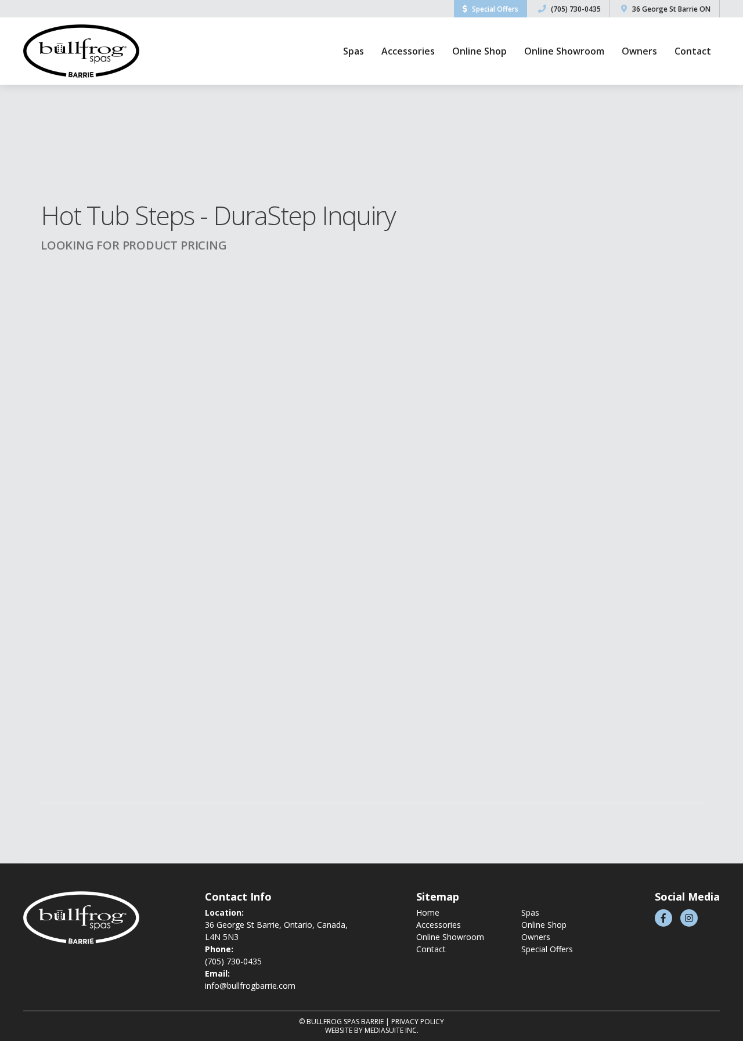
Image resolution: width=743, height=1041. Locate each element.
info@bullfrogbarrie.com (250, 985)
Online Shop (479, 51)
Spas (353, 51)
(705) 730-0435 (575, 9)
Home (427, 912)
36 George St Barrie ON (670, 9)
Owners (639, 51)
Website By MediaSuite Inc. (372, 1030)
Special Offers (494, 9)
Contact (693, 51)
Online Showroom (564, 51)
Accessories (408, 51)
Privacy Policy (417, 1021)
